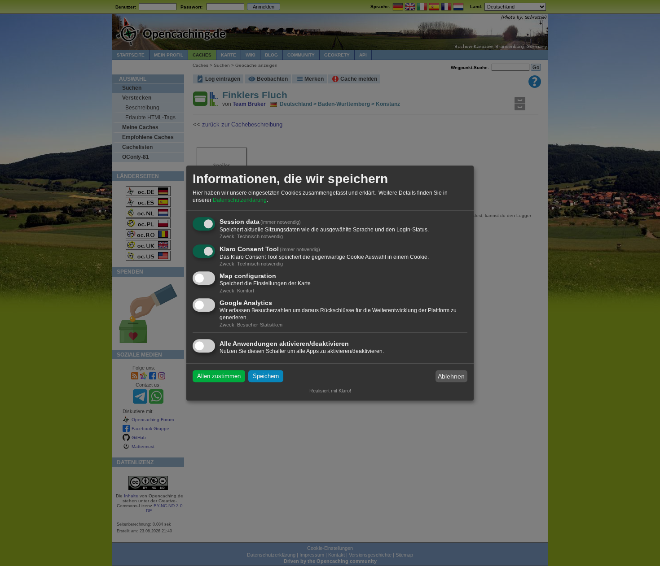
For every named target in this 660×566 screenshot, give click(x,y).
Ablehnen (451, 376)
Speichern (266, 376)
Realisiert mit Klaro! (330, 390)
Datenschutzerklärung (240, 200)
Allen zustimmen (219, 376)
